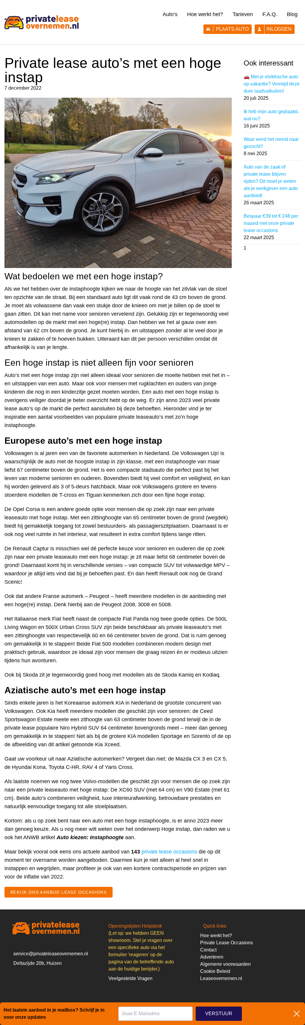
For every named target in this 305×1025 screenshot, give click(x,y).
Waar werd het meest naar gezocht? (271, 143)
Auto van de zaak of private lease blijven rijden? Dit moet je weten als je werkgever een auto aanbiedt (271, 181)
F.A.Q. (269, 14)
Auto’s (170, 14)
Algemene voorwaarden (225, 964)
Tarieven (243, 14)
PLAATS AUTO (232, 29)
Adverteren (211, 956)
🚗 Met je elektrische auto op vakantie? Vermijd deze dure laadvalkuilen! (272, 84)
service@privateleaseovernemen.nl (50, 953)
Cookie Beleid (215, 971)
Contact (208, 949)
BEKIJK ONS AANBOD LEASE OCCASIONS (58, 892)
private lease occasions (169, 852)
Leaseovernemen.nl (221, 978)
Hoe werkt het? (205, 14)
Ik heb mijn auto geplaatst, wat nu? (271, 115)
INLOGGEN (279, 29)
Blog (292, 14)
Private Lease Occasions (226, 942)
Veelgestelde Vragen (130, 978)
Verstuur (218, 1013)
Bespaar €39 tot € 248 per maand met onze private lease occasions (271, 223)
